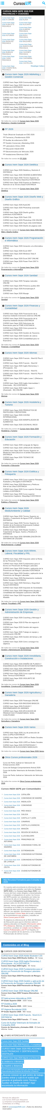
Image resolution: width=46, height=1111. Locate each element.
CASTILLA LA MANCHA (21, 825)
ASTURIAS (8, 34)
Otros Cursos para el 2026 (14, 917)
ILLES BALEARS (19, 836)
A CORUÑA (8, 19)
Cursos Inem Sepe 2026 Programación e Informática (20, 268)
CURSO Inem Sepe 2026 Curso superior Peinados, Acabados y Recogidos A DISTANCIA (23, 481)
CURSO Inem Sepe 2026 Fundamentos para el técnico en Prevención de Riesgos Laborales (21, 565)
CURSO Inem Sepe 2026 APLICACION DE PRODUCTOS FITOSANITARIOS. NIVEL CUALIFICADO (19, 713)
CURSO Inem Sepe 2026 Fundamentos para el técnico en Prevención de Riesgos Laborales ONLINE (21, 971)
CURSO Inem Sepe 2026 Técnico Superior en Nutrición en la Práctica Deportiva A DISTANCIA (21, 179)
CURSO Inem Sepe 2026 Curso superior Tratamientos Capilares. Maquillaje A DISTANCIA (22, 495)
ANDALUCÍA (17, 802)
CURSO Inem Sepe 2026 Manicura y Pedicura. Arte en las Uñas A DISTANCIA (21, 485)
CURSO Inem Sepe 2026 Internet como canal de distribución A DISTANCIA (22, 86)
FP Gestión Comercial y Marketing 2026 (18, 143)
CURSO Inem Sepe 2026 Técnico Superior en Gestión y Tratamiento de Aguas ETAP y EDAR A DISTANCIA (22, 518)
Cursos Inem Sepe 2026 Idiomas (21, 353)
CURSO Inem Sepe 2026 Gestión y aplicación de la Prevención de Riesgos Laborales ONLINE (22, 982)
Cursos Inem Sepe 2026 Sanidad (21, 275)
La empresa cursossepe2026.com (15, 1102)
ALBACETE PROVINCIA (8, 24)
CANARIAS (17, 822)
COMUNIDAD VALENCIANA (18, 806)
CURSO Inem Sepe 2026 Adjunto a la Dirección (21, 1058)
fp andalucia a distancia (12, 1062)
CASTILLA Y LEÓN (20, 818)
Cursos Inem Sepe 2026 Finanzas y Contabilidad (21, 1045)
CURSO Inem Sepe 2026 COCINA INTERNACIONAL (16, 416)
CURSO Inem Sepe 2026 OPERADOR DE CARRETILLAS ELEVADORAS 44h (19, 670)
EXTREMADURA (19, 851)
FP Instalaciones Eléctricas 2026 (15, 154)
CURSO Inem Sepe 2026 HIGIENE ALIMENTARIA (22, 175)
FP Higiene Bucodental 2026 (13, 1009)
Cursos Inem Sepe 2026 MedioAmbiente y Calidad (17, 509)
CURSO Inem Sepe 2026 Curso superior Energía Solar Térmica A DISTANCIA (22, 674)
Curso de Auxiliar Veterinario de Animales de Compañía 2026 (20, 1024)
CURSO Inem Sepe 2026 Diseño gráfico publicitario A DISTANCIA (18, 213)
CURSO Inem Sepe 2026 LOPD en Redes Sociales (23, 742)
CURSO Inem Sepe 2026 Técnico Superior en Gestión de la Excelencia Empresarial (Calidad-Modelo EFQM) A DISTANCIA (21, 525)
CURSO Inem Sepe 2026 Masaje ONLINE (19, 991)
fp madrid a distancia (12, 1066)
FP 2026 (9, 129)
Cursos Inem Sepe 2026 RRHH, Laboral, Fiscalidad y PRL (20, 552)
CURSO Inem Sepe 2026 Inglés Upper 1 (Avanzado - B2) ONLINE (18, 389)
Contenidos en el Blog (16, 945)
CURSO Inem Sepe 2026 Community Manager (21, 82)
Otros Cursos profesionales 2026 (21, 757)
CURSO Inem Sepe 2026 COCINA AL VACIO (20, 425)
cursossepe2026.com (17, 1107)
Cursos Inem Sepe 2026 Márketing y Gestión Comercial (23, 75)
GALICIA (16, 814)
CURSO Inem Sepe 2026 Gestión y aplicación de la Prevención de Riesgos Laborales (23, 574)
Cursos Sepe (20, 913)
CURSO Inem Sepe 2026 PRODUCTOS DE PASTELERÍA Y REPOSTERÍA (20, 411)
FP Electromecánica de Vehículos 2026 (18, 152)
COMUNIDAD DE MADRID (23, 798)
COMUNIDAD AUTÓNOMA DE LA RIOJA (23, 861)
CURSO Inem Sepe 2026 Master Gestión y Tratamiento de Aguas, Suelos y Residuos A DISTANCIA (20, 532)
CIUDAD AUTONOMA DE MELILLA (22, 872)
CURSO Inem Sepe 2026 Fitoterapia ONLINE (20, 701)
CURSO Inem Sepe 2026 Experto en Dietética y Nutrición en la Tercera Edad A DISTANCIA (21, 184)
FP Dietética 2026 (9, 1004)
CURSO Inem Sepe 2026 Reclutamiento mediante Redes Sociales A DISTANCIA (22, 579)
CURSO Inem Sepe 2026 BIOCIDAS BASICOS (21, 703)
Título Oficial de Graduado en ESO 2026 (18, 135)
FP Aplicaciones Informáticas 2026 (16, 998)
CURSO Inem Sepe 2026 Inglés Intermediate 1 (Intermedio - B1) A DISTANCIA (21, 384)
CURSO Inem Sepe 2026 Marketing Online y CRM (22, 117)
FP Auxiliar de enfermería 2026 (15, 140)
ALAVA (25, 19)
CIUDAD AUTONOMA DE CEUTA (22, 866)
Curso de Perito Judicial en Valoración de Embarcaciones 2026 (19, 764)
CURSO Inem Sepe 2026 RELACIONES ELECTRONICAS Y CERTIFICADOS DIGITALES (21, 1051)
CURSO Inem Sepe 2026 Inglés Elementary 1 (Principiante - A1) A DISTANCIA (21, 962)
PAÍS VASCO (17, 811)
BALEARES (25, 40)
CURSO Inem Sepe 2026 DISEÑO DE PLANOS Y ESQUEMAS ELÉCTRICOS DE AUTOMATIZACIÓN (23, 665)
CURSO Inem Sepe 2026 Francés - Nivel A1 (20, 371)
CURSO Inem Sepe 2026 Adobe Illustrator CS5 (21, 956)
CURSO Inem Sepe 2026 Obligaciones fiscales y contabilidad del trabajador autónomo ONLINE (22, 592)
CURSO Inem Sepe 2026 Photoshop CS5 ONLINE (22, 220)
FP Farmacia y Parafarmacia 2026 (16, 137)
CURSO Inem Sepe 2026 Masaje (16, 293)
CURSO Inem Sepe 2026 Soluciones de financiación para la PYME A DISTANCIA (18, 324)
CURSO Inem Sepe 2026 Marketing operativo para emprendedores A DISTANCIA (23, 103)
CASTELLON (26, 62)
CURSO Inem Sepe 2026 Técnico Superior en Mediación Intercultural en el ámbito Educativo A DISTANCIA (21, 453)
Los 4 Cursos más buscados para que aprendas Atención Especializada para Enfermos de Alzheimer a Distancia (21, 1070)
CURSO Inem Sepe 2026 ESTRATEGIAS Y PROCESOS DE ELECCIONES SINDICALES (20, 746)
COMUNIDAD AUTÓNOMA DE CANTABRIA (23, 855)
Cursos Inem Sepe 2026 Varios (20, 727)
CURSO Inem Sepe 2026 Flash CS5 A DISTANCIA (22, 223)
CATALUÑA (17, 794)
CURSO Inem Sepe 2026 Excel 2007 (17, 251)
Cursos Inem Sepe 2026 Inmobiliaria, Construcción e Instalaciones (23, 657)
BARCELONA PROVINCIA (26, 46)
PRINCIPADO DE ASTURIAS (19, 840)
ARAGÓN (16, 829)
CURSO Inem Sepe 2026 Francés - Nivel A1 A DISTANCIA (21, 1016)
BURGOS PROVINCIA (8, 52)
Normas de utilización (10, 1098)
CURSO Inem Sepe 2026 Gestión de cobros (20, 336)
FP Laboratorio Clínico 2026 (14, 146)
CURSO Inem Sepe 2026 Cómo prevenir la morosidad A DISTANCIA (19, 329)
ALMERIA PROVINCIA (25, 29)
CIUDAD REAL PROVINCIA (9, 68)
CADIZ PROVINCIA (8, 58)
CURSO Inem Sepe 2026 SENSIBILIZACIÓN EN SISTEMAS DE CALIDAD (21, 538)
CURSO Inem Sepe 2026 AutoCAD (16, 205)
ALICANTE (25, 23)
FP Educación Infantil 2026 (13, 149)
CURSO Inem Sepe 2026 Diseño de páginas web (22, 226)
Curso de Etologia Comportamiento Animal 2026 (21, 768)
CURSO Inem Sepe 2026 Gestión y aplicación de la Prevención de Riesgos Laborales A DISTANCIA (23, 569)
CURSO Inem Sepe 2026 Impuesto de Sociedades (22, 588)
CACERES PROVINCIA (25, 52)
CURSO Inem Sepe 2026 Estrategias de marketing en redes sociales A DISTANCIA (22, 108)
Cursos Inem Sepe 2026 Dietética (21, 164)
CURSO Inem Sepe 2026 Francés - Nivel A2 (20, 363)
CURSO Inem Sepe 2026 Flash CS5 (17, 217)
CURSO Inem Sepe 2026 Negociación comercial (22, 95)
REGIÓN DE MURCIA (21, 832)
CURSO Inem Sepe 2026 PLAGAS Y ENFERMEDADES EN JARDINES (17, 707)
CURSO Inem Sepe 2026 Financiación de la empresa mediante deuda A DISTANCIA (20, 319)
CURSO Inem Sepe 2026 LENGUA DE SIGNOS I (22, 448)
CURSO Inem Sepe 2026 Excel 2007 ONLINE (21, 258)
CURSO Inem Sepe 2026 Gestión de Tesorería (21, 333)
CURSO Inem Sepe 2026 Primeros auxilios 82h (21, 286)
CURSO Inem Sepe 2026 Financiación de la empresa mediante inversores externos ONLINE (21, 315)
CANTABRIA (25, 57)
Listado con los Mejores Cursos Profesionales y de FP (22, 929)
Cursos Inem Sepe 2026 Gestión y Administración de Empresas (22, 610)
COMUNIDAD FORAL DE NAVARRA (22, 846)
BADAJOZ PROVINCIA (8, 41)
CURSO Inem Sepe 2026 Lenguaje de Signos (21, 445)
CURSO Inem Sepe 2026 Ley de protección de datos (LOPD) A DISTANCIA (21, 734)
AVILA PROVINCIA (25, 35)
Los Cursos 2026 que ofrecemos (15, 1100)
